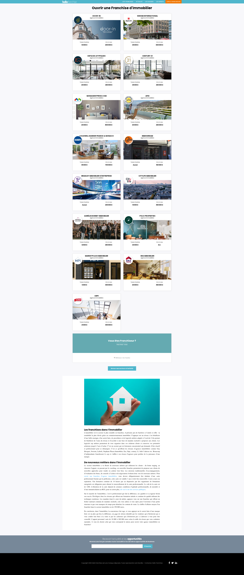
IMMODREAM (147, 136)
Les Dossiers (149, 1)
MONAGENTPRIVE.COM (97, 96)
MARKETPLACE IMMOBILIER (96, 256)
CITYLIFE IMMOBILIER (147, 176)
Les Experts (160, 1)
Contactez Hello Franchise (154, 563)
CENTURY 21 (147, 56)
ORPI (96, 296)
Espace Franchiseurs (174, 1)
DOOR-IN (97, 16)
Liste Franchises (127, 1)
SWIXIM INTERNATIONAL (147, 16)
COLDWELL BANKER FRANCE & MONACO (96, 136)
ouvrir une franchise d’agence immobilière (100, 476)
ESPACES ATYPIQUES (97, 56)
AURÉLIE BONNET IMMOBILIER (96, 216)
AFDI (147, 96)
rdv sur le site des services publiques (133, 489)
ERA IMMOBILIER (147, 256)
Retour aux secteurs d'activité (122, 368)
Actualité (139, 1)
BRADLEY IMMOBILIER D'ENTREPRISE (96, 176)
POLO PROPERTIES (147, 216)
